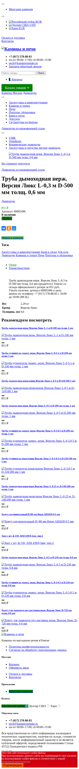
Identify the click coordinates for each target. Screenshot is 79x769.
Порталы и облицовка (59, 255)
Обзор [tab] (13, 264)
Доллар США (37, 706)
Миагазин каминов (21, 9)
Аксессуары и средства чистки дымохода (34, 147)
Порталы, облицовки (22, 112)
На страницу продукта (15, 163)
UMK (12, 137)
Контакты (7, 41)
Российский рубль (12, 706)
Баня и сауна (17, 115)
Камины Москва (11, 93)
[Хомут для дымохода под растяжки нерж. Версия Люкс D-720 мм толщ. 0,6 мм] (39, 623)
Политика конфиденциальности (29, 646)
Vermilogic (15, 141)
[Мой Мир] (14, 228)
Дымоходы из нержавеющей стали (23, 128)
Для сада (14, 118)
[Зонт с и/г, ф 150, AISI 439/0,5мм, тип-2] (27, 543)
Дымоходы (30, 93)
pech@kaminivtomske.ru (23, 63)
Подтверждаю (12, 765)
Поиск (41, 73)
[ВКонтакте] (3, 228)
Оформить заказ (19, 667)
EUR (21, 28)
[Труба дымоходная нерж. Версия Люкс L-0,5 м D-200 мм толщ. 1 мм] (39, 416)
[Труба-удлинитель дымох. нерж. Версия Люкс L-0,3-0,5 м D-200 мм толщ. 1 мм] (39, 444)
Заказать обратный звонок (25, 66)
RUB (38, 21)
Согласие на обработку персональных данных (38, 649)
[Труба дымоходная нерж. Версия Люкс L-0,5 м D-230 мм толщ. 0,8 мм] (39, 567)
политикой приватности (15, 761)
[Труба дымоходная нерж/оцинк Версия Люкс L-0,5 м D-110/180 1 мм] (39, 391)
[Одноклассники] (9, 228)
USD (32, 25)
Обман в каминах (12, 237)
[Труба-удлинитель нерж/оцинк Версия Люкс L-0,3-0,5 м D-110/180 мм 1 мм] (39, 471)
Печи (12, 109)
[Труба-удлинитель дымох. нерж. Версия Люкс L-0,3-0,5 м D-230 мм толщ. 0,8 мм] (39, 595)
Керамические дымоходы (24, 144)
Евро (54, 706)
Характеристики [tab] (19, 268)
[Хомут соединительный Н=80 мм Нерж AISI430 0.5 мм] (37, 521)
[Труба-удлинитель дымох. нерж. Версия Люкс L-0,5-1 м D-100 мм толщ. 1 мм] (39, 366)
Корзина (14, 664)
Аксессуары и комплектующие (28, 102)
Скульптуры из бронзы (23, 122)
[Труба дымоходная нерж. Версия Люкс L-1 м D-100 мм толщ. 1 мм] (39, 338)
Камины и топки (19, 105)
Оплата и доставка (13, 37)
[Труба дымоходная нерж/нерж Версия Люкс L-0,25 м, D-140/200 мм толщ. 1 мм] (39, 499)
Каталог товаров (15, 87)
